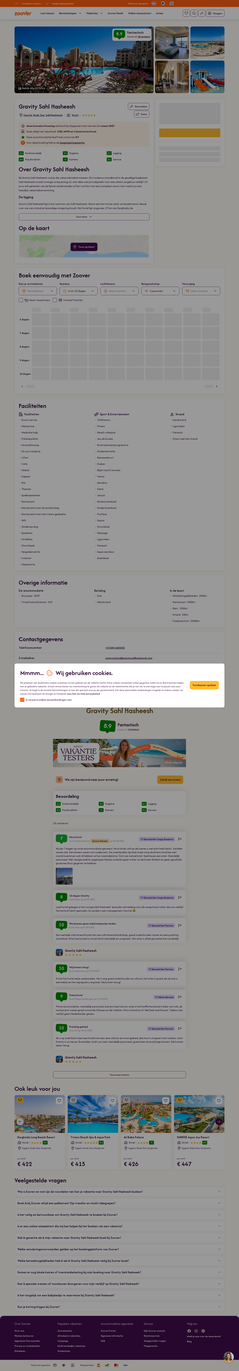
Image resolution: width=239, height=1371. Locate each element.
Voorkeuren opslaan (204, 685)
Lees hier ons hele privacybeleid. (83, 693)
